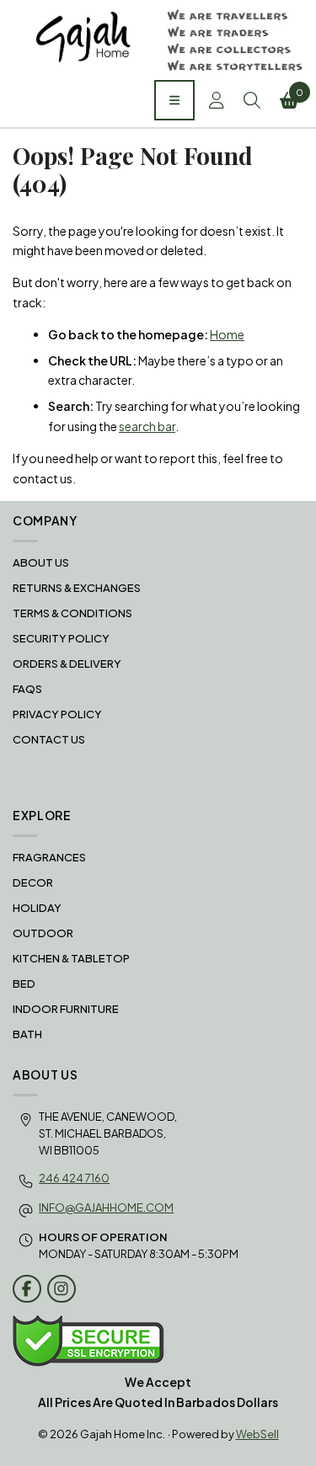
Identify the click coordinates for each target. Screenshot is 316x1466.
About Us (41, 562)
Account (218, 100)
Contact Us (49, 739)
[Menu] (174, 100)
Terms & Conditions (72, 613)
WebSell (257, 1434)
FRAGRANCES (49, 857)
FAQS (27, 689)
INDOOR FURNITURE (66, 1009)
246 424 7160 (74, 1178)
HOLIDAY (37, 907)
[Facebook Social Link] (27, 1289)
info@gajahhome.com (106, 1207)
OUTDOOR (43, 933)
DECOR (33, 882)
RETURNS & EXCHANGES (77, 587)
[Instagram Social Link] (61, 1289)
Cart (299, 92)
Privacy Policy (57, 714)
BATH (27, 1034)
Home (227, 334)
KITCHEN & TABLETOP (71, 958)
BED (24, 983)
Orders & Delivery (67, 663)
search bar (147, 426)
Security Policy (61, 638)
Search (253, 100)
